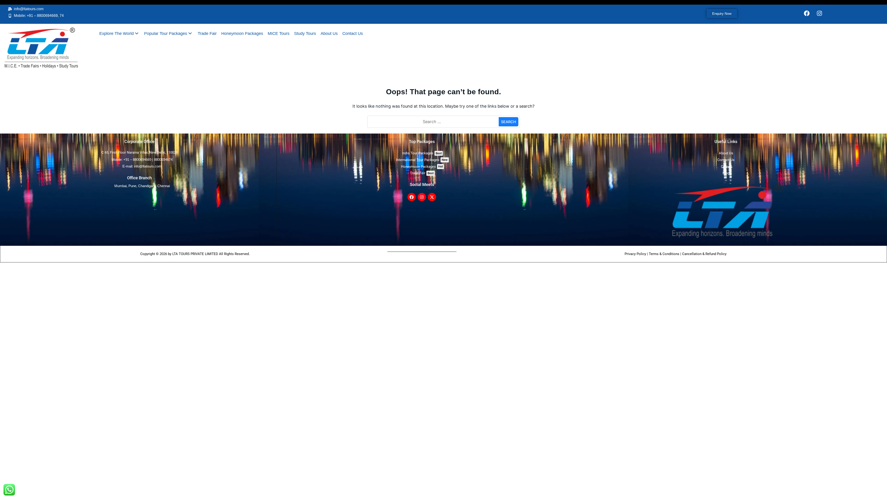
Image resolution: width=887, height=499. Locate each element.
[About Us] (725, 153)
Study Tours (305, 33)
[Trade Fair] (422, 173)
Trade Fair (207, 33)
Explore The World (116, 33)
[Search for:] (434, 122)
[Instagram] (819, 13)
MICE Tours (278, 33)
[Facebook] (807, 13)
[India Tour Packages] (422, 153)
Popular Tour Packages (165, 33)
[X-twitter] (432, 197)
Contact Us (352, 33)
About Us (329, 33)
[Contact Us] (725, 160)
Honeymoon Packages (242, 33)
